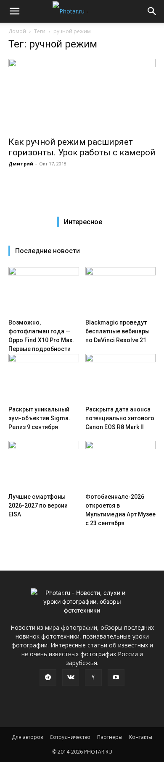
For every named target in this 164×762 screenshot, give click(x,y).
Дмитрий (20, 163)
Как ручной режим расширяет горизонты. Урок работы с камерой (82, 147)
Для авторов (27, 737)
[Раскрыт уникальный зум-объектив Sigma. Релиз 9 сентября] (43, 378)
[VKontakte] (70, 677)
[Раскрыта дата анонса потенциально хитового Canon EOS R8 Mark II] (120, 378)
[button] (14, 11)
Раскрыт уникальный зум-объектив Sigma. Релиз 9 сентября (39, 418)
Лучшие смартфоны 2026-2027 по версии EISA (38, 505)
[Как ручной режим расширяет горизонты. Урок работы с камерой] (82, 95)
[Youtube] (116, 677)
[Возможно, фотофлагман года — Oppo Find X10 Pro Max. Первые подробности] (43, 291)
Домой (17, 31)
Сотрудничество (70, 737)
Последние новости (47, 251)
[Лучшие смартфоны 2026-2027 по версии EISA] (43, 465)
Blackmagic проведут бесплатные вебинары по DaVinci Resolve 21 (117, 331)
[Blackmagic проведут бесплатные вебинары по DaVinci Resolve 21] (120, 291)
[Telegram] (48, 677)
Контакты (140, 737)
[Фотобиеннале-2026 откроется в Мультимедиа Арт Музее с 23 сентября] (120, 465)
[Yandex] (93, 677)
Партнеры (109, 737)
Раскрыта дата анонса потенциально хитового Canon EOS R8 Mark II (119, 418)
